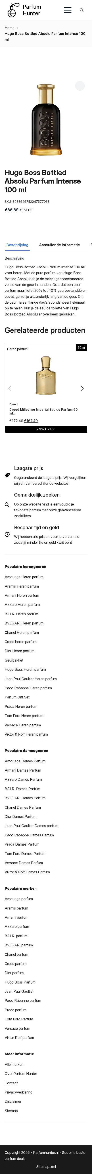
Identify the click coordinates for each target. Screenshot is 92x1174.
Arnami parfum (16, 917)
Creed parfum (16, 963)
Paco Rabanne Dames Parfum (29, 835)
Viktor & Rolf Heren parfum (26, 734)
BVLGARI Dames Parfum (25, 798)
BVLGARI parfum (19, 945)
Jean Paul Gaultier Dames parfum (31, 825)
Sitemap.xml (46, 1166)
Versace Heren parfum (23, 725)
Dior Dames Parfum (20, 816)
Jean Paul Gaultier (19, 991)
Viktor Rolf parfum (19, 1037)
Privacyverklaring (18, 1092)
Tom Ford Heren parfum (24, 715)
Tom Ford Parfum (19, 1019)
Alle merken (14, 1064)
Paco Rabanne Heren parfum (28, 688)
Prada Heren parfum (21, 706)
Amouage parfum (19, 899)
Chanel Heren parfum (22, 632)
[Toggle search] (82, 10)
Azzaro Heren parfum (22, 604)
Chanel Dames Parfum (23, 807)
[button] (80, 85)
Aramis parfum (16, 908)
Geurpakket (14, 660)
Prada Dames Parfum (22, 844)
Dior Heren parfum (19, 651)
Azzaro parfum (17, 926)
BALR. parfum (16, 936)
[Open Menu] (67, 10)
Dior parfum (14, 973)
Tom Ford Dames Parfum (25, 853)
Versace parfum (17, 1028)
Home (10, 27)
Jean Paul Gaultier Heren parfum (31, 679)
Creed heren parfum (21, 641)
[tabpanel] (46, 286)
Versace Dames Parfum (24, 863)
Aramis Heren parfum (22, 586)
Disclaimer (13, 1101)
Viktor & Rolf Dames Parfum (27, 872)
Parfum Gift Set (17, 697)
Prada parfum (16, 1010)
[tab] (17, 244)
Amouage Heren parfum (24, 577)
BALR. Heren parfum (21, 614)
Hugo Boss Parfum (20, 982)
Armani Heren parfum (22, 595)
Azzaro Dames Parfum (23, 779)
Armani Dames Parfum (23, 770)
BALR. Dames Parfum (22, 789)
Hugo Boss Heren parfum (25, 669)
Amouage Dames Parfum (25, 761)
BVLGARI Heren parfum (24, 623)
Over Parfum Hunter (21, 1073)
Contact (11, 1083)
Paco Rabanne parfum (23, 1000)
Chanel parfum (16, 954)
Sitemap (11, 1110)
